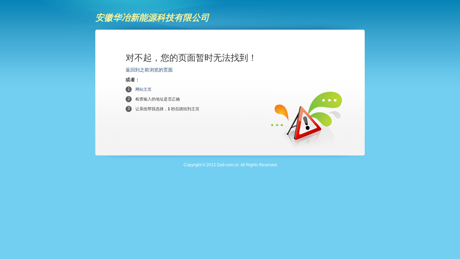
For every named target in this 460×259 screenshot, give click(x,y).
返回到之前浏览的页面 (149, 70)
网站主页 (143, 89)
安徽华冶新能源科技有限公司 (152, 17)
